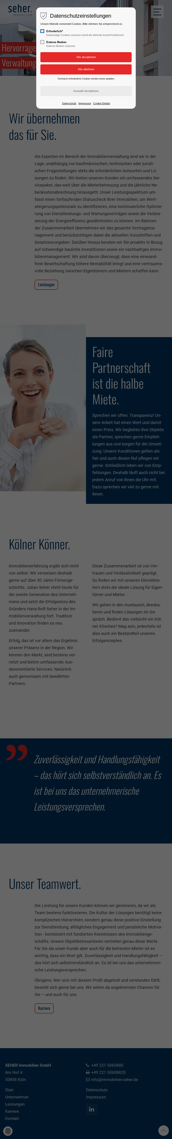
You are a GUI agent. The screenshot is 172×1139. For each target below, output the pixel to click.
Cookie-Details (101, 103)
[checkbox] (42, 31)
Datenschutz (69, 103)
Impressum (84, 103)
